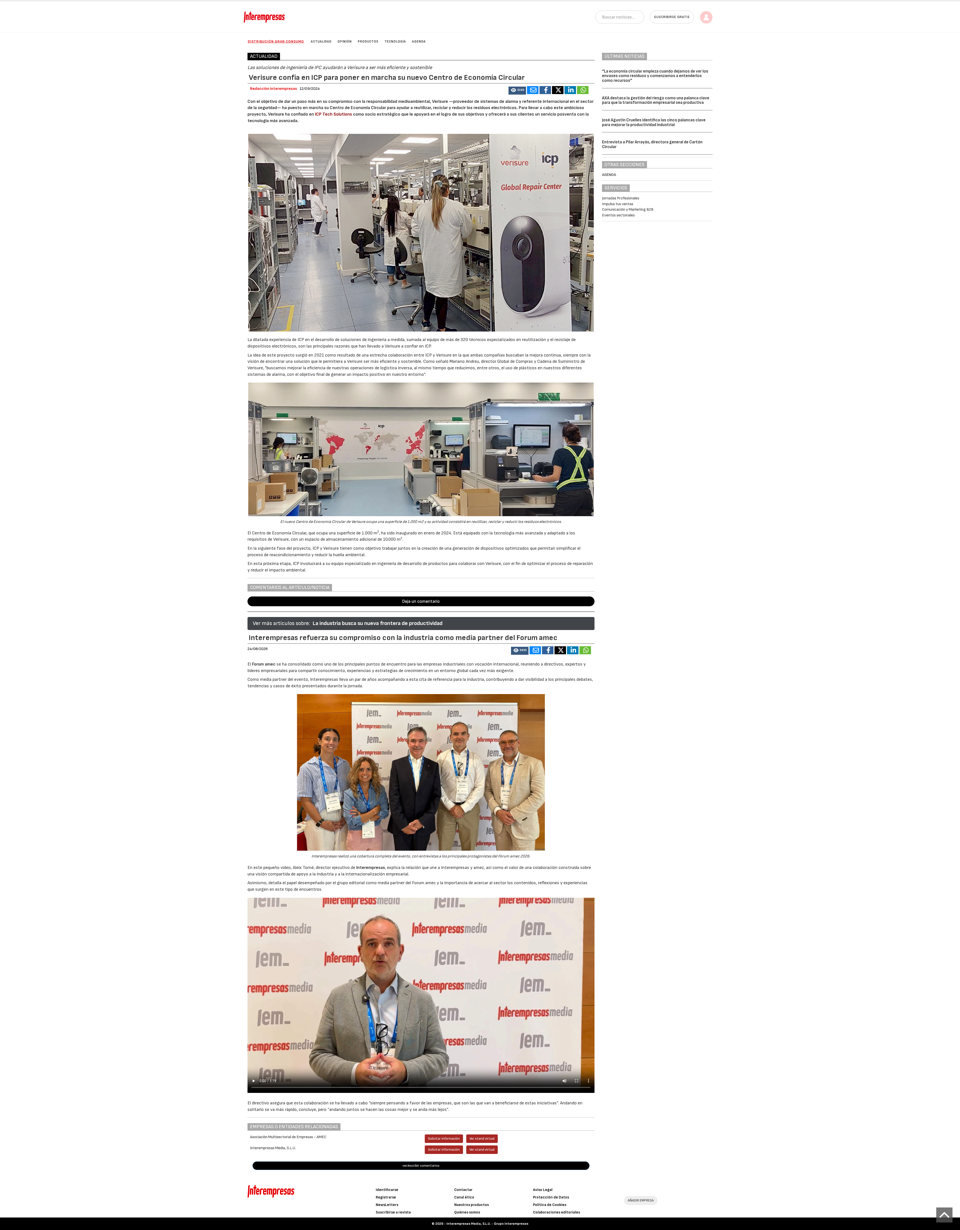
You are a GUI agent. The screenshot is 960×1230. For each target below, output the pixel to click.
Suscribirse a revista (393, 1212)
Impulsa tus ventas (617, 204)
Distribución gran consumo (276, 41)
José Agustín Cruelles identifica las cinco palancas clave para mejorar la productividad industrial (654, 122)
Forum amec (263, 664)
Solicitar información (444, 1138)
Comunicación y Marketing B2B (628, 209)
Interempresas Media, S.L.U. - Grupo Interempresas (487, 1223)
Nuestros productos (471, 1204)
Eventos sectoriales (618, 215)
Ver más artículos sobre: (281, 623)
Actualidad (321, 42)
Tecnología (395, 42)
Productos (368, 42)
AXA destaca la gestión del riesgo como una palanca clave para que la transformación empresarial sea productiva (655, 100)
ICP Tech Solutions (333, 114)
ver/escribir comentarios (421, 1165)
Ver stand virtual (482, 1138)
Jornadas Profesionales (620, 198)
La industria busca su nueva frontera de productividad (377, 623)
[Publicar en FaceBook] (545, 90)
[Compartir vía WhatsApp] (582, 90)
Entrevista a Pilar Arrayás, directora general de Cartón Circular (652, 144)
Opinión (345, 42)
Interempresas (370, 867)
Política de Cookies (549, 1204)
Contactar (463, 1189)
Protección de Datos (551, 1197)
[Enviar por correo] (532, 90)
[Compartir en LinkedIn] (570, 90)
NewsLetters (387, 1204)
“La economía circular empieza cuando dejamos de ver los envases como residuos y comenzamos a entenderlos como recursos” (655, 76)
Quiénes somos (467, 1212)
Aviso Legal (542, 1189)
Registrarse (386, 1197)
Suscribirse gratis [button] (672, 17)
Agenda (419, 42)
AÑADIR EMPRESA (641, 1200)
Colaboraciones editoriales (556, 1212)
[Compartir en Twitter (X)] (558, 90)
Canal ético (464, 1197)
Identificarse (387, 1189)
